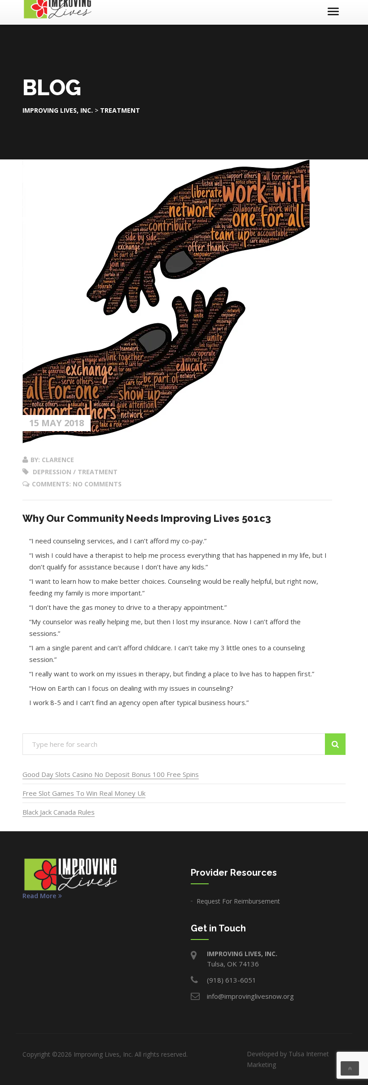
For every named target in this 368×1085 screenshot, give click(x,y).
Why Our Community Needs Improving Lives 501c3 (147, 518)
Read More (39, 896)
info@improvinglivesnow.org (250, 996)
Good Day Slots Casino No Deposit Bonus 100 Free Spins (110, 774)
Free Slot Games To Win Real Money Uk (83, 793)
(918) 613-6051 (231, 979)
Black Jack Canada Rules (58, 811)
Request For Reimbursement (238, 901)
